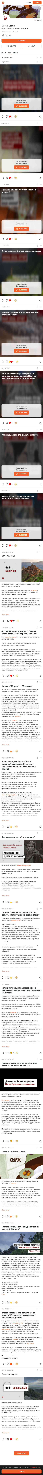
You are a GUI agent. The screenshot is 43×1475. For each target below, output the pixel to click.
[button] (3, 2)
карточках (30, 1343)
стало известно (17, 1323)
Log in (37, 2)
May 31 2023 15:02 (7, 682)
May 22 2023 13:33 (8, 833)
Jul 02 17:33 (5, 245)
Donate (13, 46)
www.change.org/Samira (10, 795)
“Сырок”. (13, 1183)
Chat (33, 46)
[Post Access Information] (37, 62)
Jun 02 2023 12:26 (7, 627)
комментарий (15, 920)
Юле (3, 1294)
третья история (10, 637)
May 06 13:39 (6, 368)
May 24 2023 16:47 (7, 758)
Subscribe (21, 41)
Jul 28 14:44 (5, 184)
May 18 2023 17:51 (7, 984)
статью (15, 1339)
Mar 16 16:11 (5, 490)
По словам (5, 1100)
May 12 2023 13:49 (7, 1309)
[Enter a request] (37, 57)
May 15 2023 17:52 (7, 1223)
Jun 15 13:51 (5, 307)
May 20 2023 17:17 (7, 908)
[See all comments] (3, 116)
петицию (34, 590)
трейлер (17, 716)
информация (6, 1329)
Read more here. (35, 1467)
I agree (21, 1471)
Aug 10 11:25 (5, 123)
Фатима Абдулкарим (24, 865)
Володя (14, 720)
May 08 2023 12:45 (8, 1370)
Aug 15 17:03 (5, 62)
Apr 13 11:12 (5, 429)
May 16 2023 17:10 (7, 1147)
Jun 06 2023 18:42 (7, 552)
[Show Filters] (41, 57)
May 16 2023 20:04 (8, 1059)
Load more (21, 1453)
